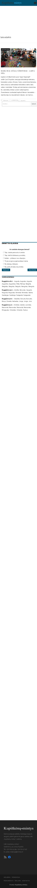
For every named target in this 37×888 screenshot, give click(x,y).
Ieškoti (34, 104)
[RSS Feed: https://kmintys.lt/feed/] (5, 857)
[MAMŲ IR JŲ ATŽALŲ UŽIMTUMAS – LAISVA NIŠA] (18, 57)
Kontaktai (26, 880)
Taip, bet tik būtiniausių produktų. (15, 255)
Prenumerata (9, 880)
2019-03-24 (5, 100)
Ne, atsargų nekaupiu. (11, 264)
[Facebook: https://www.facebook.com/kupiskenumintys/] (9, 857)
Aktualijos (5, 49)
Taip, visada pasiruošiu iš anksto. (15, 252)
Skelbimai (7, 877)
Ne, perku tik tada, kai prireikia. (14, 267)
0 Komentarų (14, 100)
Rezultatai (32, 270)
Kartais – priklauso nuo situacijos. (15, 258)
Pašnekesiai (16, 877)
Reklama (18, 880)
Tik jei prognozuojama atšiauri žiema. (16, 261)
